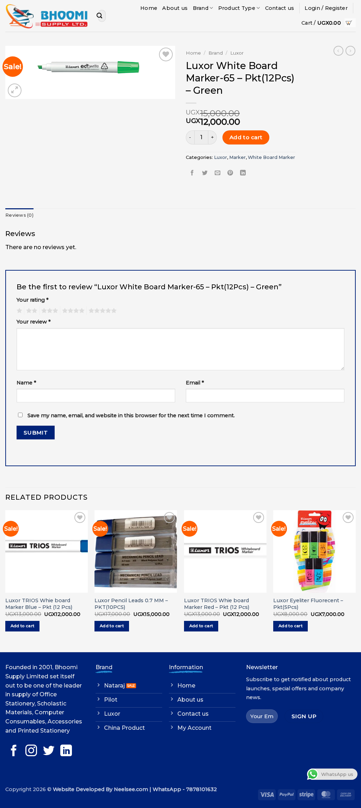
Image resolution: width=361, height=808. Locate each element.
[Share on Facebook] (192, 173)
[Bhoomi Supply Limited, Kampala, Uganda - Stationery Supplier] (46, 16)
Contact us (279, 8)
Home (148, 8)
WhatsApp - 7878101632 (185, 789)
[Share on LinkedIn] (243, 173)
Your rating (33, 300)
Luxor (237, 53)
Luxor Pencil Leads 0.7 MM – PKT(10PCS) (131, 603)
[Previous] (5, 580)
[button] (326, 8)
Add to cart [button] (23, 625)
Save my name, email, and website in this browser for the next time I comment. (131, 415)
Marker (237, 157)
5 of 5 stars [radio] (101, 310)
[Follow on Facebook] (14, 751)
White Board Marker (271, 157)
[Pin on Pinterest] (230, 173)
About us (175, 8)
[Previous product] (350, 51)
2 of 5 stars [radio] (30, 310)
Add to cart (246, 137)
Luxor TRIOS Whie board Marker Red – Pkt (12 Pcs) (216, 603)
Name (26, 383)
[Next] (355, 580)
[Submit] (99, 16)
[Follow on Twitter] (49, 751)
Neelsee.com (131, 789)
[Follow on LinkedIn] (66, 751)
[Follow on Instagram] (31, 751)
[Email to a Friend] (218, 173)
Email (195, 383)
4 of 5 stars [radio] (72, 310)
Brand (200, 8)
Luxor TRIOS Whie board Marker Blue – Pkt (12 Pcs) (38, 603)
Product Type (236, 8)
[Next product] (338, 51)
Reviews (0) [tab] (19, 215)
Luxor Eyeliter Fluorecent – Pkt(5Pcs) (308, 603)
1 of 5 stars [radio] (18, 310)
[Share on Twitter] (205, 173)
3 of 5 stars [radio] (48, 310)
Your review (34, 322)
